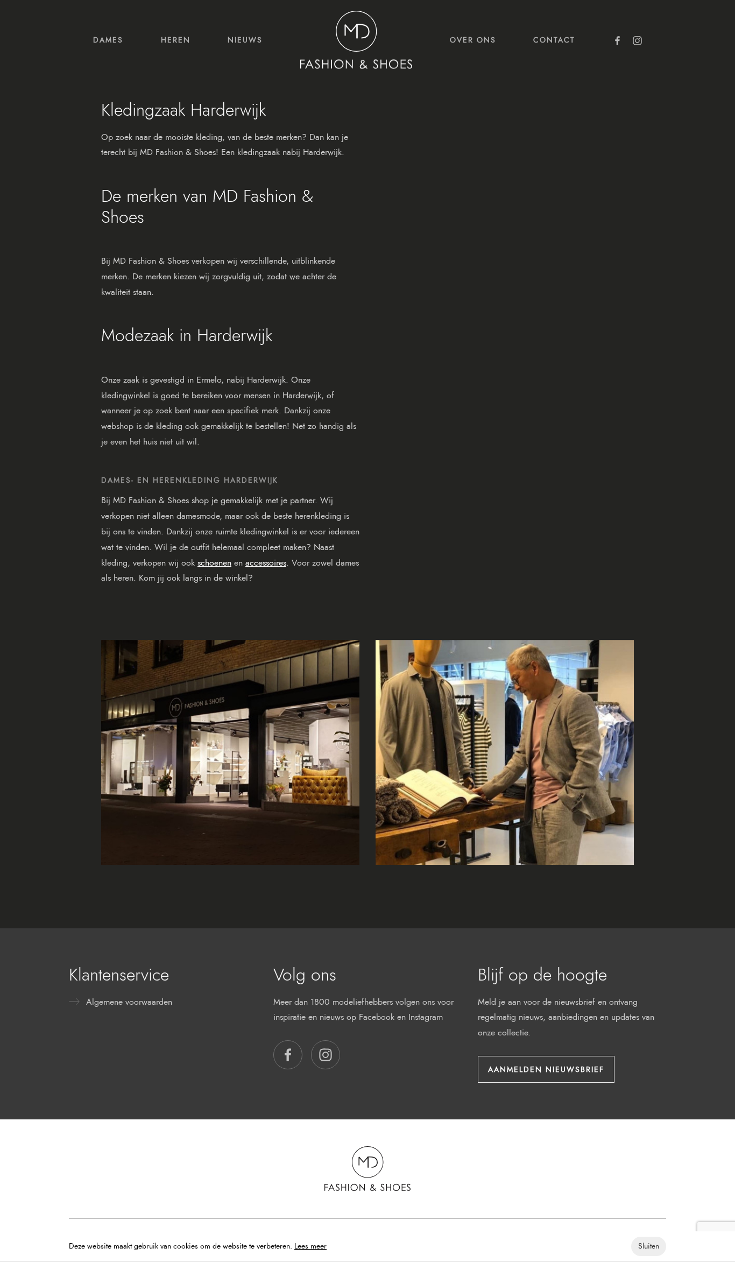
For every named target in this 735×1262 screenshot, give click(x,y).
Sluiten (648, 1246)
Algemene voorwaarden (129, 1001)
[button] (287, 1054)
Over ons (473, 40)
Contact (554, 40)
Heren (175, 40)
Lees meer (310, 1246)
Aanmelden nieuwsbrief (546, 1069)
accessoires (265, 562)
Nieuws (245, 40)
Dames (108, 40)
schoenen (214, 562)
